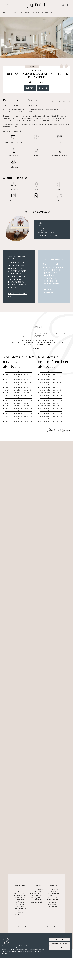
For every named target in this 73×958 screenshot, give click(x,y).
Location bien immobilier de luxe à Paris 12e (18, 400)
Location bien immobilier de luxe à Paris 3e (18, 377)
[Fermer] (68, 935)
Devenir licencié (36, 902)
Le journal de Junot (36, 893)
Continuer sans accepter (59, 943)
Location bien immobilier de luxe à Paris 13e (18, 403)
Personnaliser (60, 948)
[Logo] (36, 5)
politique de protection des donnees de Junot (40, 340)
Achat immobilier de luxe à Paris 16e (51, 411)
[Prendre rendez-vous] (68, 5)
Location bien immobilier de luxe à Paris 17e (18, 413)
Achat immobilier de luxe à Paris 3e (50, 377)
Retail (20, 917)
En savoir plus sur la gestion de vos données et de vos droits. (36, 337)
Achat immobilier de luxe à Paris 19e (51, 419)
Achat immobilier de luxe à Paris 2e (50, 374)
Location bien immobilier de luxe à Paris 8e (18, 390)
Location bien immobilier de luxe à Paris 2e (18, 374)
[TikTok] (40, 926)
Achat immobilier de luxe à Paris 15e (51, 408)
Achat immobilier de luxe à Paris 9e (50, 393)
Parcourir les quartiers (50, 291)
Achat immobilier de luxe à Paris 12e (51, 400)
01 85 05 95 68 (42, 230)
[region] (36, 945)
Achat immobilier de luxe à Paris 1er (51, 372)
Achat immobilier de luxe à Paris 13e (51, 403)
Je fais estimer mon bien (17, 295)
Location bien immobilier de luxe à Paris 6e (18, 385)
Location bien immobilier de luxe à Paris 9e (18, 393)
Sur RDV (30, 88)
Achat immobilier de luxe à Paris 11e (51, 398)
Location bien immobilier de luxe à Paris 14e (18, 406)
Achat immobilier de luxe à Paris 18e (51, 416)
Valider (36, 348)
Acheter (20, 891)
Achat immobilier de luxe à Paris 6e (50, 385)
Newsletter (53, 902)
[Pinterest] (47, 926)
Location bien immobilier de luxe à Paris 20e (18, 421)
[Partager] (61, 66)
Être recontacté (52, 898)
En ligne (43, 88)
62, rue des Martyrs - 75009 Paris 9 (47, 232)
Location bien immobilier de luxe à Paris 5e (18, 382)
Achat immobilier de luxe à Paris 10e (51, 395)
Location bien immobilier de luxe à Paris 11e (18, 398)
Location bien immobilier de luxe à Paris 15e (18, 408)
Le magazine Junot (36, 895)
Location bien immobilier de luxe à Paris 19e (18, 419)
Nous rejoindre (36, 898)
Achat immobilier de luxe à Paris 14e (51, 406)
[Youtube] (54, 926)
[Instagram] (18, 926)
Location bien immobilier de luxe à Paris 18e (18, 416)
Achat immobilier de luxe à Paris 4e (50, 380)
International (20, 900)
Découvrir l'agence (47, 236)
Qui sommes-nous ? (36, 889)
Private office (20, 898)
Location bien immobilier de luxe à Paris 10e (18, 395)
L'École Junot (36, 900)
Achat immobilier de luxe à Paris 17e (51, 413)
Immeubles (20, 906)
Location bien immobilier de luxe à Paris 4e (18, 380)
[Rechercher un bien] (63, 5)
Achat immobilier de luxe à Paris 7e (50, 387)
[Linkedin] (25, 926)
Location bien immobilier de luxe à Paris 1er (18, 372)
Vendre (20, 889)
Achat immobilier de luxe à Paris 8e (50, 390)
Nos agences (36, 891)
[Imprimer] (66, 66)
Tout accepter (60, 939)
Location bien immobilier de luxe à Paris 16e (18, 411)
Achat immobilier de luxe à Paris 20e (51, 421)
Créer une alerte (52, 900)
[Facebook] (33, 926)
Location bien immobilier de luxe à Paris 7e (18, 387)
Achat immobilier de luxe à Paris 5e (50, 382)
